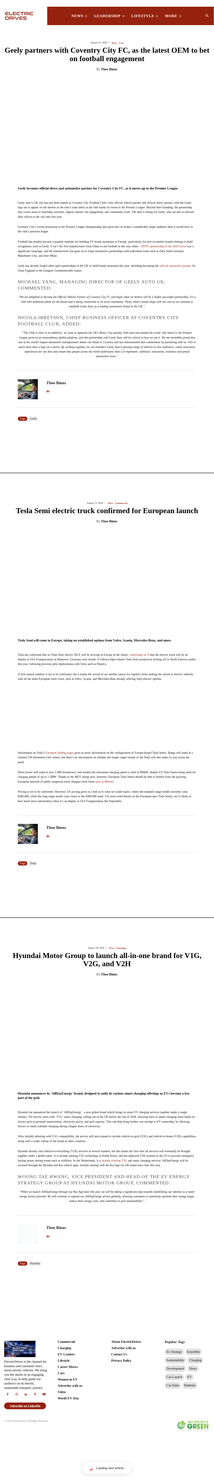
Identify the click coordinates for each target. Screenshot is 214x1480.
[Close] (169, 707)
